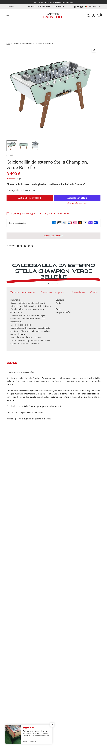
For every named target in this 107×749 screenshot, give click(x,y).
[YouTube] (81, 6)
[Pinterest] (25, 245)
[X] (78, 6)
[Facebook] (74, 6)
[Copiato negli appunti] (32, 245)
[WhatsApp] (28, 245)
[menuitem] (11, 6)
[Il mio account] (93, 15)
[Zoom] (94, 50)
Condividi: (11, 246)
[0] (98, 15)
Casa (8, 43)
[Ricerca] (88, 15)
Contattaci (10, 7)
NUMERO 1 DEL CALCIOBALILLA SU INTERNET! (46, 7)
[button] (53, 179)
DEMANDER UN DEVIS (53, 235)
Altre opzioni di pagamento (77, 203)
